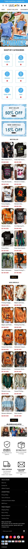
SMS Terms (4, 503)
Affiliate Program (6, 488)
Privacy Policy (5, 494)
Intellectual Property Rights (8, 500)
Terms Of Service (6, 497)
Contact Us (4, 485)
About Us (4, 482)
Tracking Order (5, 518)
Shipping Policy (5, 509)
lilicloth (6, 547)
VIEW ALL (14, 277)
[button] (3, 5)
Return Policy (5, 512)
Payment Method (6, 515)
